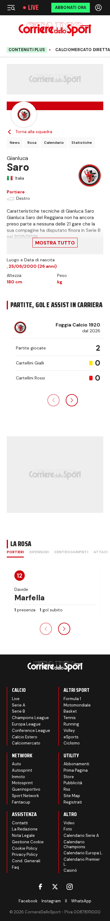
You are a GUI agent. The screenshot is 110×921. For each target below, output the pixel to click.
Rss (67, 789)
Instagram (51, 901)
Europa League (26, 724)
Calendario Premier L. (82, 862)
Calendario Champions (74, 844)
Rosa (32, 142)
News (15, 142)
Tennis (70, 717)
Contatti (20, 823)
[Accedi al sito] (99, 7)
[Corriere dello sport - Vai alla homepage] (55, 29)
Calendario (54, 142)
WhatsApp (81, 901)
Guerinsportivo (26, 789)
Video (69, 823)
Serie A (18, 705)
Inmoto (18, 776)
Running (71, 724)
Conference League (31, 730)
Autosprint (22, 770)
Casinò (70, 870)
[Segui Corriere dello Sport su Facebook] (40, 886)
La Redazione (25, 829)
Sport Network (25, 795)
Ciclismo (72, 743)
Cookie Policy (24, 848)
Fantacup (21, 802)
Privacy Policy (25, 854)
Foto (68, 829)
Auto (16, 763)
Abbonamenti (76, 763)
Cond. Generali (26, 860)
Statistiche (82, 142)
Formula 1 (72, 698)
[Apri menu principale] (11, 7)
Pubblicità (73, 782)
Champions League (30, 717)
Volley (69, 730)
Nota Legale (23, 835)
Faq (15, 867)
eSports (71, 737)
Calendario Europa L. (83, 853)
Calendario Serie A (81, 835)
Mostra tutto (55, 243)
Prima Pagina (76, 770)
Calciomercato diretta (82, 49)
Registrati (73, 802)
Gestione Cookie (28, 842)
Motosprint (22, 782)
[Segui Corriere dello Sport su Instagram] (69, 886)
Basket (70, 711)
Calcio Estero (24, 737)
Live (33, 7)
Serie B (18, 711)
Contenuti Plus (27, 49)
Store (69, 776)
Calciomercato (26, 743)
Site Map (72, 795)
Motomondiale (77, 705)
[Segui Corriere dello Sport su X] (55, 886)
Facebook (28, 901)
